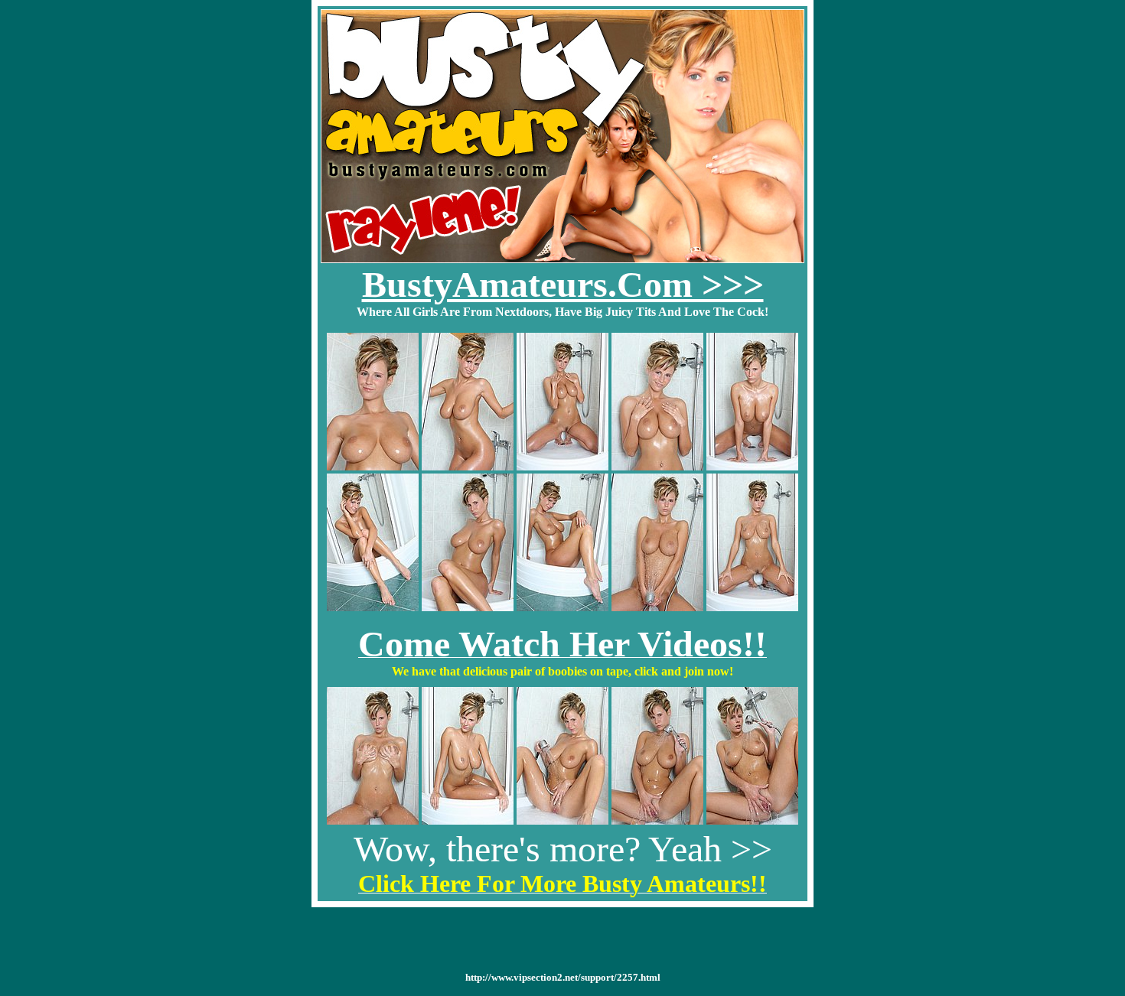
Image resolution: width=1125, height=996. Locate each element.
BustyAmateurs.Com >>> (563, 284)
